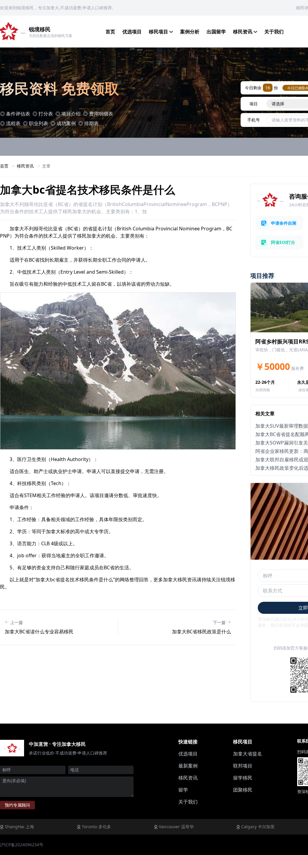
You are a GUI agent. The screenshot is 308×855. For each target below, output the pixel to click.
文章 (46, 166)
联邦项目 (242, 765)
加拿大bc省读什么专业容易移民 (39, 631)
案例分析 (189, 31)
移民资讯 (243, 31)
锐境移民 (40, 29)
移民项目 (159, 31)
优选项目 (132, 31)
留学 (183, 789)
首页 (110, 31)
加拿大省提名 (247, 753)
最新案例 (188, 765)
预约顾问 (17, 805)
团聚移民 (242, 789)
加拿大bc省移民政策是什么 (201, 631)
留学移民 (242, 777)
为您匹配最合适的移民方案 (50, 35)
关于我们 (274, 31)
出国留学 (216, 31)
